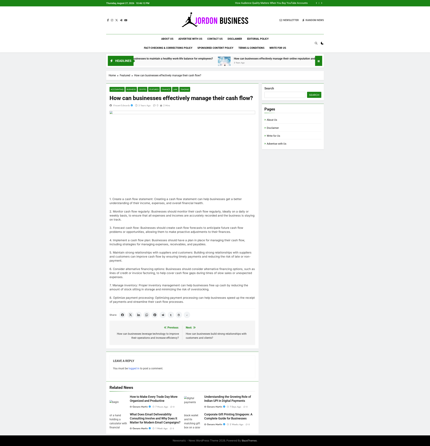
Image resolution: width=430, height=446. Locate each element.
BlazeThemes (249, 440)
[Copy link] (187, 315)
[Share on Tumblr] (171, 315)
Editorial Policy (258, 38)
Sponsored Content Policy (215, 47)
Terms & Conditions (251, 47)
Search (269, 88)
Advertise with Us (190, 38)
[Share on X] (130, 315)
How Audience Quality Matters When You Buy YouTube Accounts (271, 3)
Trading (185, 89)
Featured (154, 89)
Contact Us (215, 38)
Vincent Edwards (121, 105)
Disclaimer (235, 38)
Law (175, 89)
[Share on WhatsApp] (146, 315)
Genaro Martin (140, 406)
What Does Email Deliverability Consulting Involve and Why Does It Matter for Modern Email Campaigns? (155, 418)
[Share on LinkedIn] (138, 315)
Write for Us (277, 47)
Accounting (117, 89)
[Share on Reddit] (163, 315)
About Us (167, 38)
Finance (166, 89)
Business (131, 89)
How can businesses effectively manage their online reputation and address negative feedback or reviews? (279, 58)
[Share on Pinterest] (155, 315)
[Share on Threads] (179, 315)
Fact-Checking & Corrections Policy (168, 47)
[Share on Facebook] (122, 315)
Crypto (142, 89)
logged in (133, 368)
